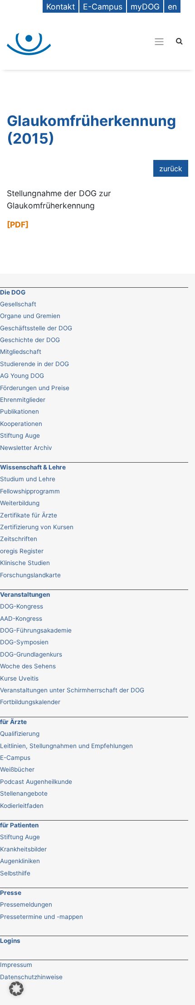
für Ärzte (13, 721)
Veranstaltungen (25, 594)
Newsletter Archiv (26, 447)
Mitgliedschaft (20, 351)
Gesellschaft (18, 304)
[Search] (179, 40)
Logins (10, 940)
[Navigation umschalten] (115, 41)
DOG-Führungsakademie (36, 630)
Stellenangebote (24, 793)
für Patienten (19, 825)
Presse (10, 892)
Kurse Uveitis (19, 678)
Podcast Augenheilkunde (36, 781)
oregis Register (22, 551)
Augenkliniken (20, 861)
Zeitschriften (18, 538)
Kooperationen (21, 423)
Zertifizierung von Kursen (36, 527)
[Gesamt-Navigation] (159, 41)
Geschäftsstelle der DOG (36, 328)
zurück (170, 168)
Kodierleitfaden (22, 805)
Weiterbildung (19, 503)
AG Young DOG (22, 375)
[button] (16, 988)
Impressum (16, 964)
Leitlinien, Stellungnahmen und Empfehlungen (66, 745)
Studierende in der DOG (34, 363)
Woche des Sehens (28, 666)
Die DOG (12, 292)
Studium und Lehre (27, 479)
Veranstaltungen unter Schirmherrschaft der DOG (72, 690)
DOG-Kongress (21, 606)
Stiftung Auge (20, 435)
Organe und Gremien (30, 315)
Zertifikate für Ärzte (28, 515)
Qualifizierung (19, 733)
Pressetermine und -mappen (41, 916)
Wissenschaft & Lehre (33, 467)
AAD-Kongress (21, 618)
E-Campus (15, 757)
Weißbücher (17, 769)
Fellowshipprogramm (30, 491)
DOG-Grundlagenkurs (31, 654)
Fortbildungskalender (30, 701)
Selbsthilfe (15, 873)
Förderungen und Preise (34, 387)
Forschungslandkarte (30, 575)
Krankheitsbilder (23, 849)
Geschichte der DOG (30, 339)
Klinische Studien (25, 562)
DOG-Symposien (24, 642)
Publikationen (19, 411)
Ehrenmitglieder (22, 399)
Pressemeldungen (26, 904)
